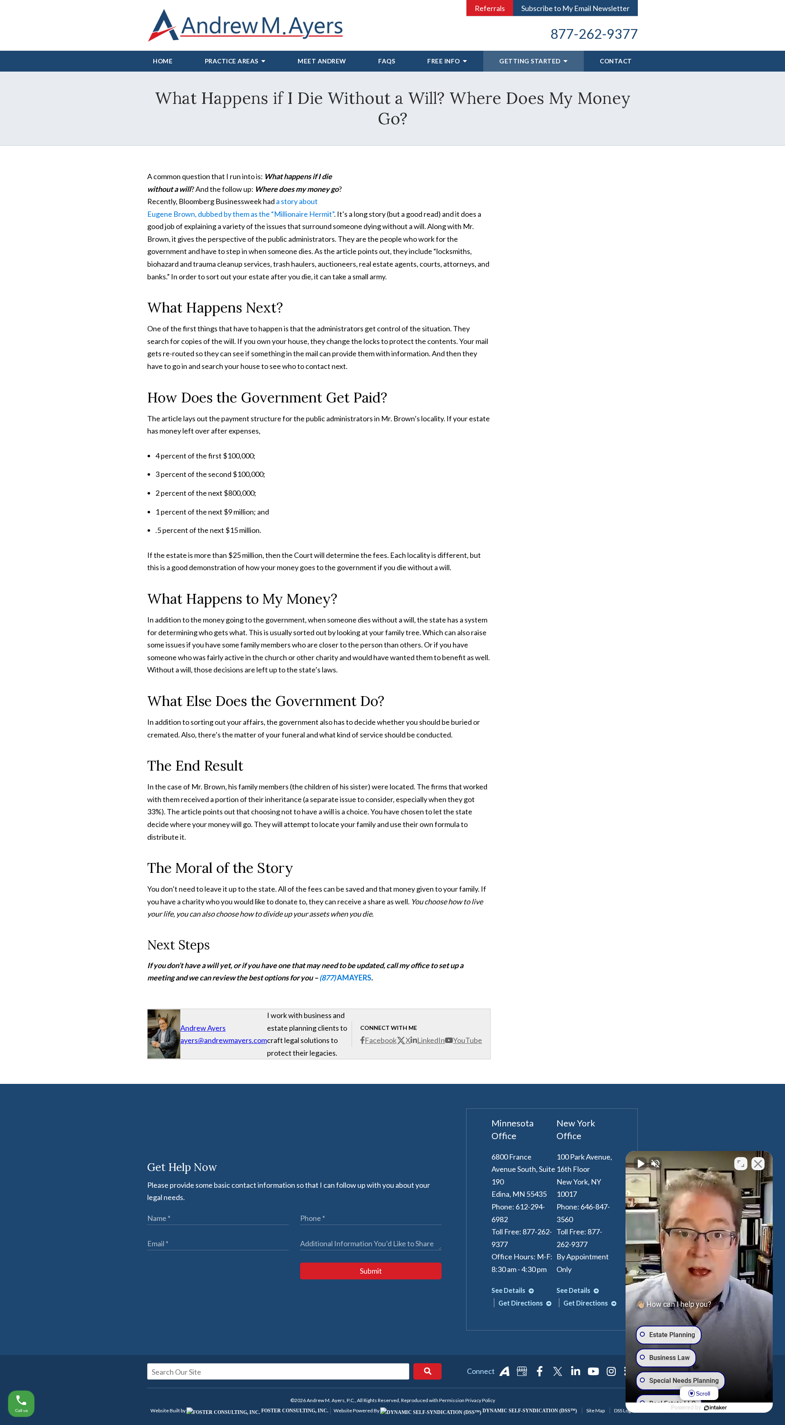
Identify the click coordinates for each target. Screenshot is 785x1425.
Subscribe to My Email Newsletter (575, 8)
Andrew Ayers (203, 1027)
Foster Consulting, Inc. (294, 1411)
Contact (616, 61)
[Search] (427, 1371)
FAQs (386, 61)
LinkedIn (431, 1040)
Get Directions (521, 1303)
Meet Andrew (322, 61)
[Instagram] (611, 1371)
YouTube (467, 1040)
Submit (371, 1270)
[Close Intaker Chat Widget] (758, 1163)
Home (163, 61)
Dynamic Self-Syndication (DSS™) (529, 1411)
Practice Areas (232, 61)
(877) (328, 977)
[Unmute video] (640, 1163)
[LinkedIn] (575, 1371)
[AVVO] (504, 1371)
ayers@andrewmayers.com (223, 1040)
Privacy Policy (480, 1400)
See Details (509, 1290)
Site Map (595, 1410)
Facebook (381, 1040)
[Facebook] (540, 1371)
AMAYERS (354, 977)
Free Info (444, 61)
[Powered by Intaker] (715, 1407)
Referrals (490, 8)
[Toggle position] (740, 1163)
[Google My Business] (522, 1371)
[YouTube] (593, 1371)
